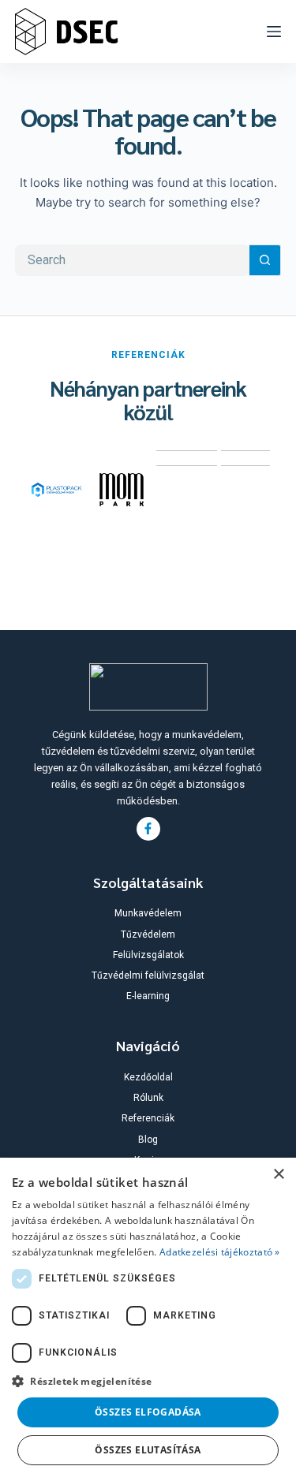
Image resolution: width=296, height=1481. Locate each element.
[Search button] (265, 260)
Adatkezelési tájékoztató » (219, 1252)
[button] (148, 1381)
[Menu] (274, 31)
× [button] (278, 1175)
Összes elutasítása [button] (147, 1450)
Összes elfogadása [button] (148, 1412)
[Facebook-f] (148, 829)
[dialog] (148, 1319)
